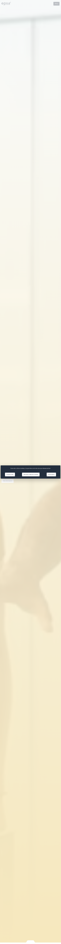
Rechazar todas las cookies (31, 474)
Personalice (51, 474)
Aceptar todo (9, 474)
